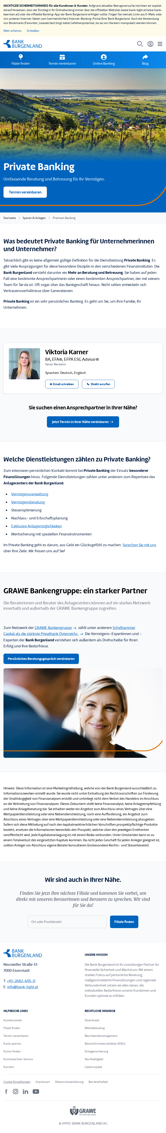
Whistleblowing (95, 1028)
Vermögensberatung (28, 502)
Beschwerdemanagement (101, 1036)
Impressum (43, 1082)
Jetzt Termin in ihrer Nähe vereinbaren (80, 422)
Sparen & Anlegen (34, 218)
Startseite (9, 218)
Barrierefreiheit (98, 1082)
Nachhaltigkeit (94, 1059)
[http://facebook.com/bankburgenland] (6, 1091)
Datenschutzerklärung (69, 1082)
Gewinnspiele (93, 1067)
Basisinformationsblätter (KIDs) (105, 1043)
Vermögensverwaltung (29, 494)
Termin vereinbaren (25, 192)
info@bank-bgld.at (22, 987)
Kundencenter (12, 1020)
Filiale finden (124, 921)
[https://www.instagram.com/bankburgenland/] (15, 1091)
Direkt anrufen (100, 384)
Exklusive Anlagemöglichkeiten (36, 526)
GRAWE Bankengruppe (53, 627)
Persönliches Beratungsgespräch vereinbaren (41, 658)
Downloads (92, 1020)
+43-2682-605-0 (21, 980)
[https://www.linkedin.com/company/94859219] (25, 1091)
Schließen (33, 31)
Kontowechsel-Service (18, 1059)
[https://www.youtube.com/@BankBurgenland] (36, 1091)
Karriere (8, 1067)
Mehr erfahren (12, 31)
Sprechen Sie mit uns (139, 545)
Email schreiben (63, 384)
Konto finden (12, 1051)
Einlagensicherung (96, 1051)
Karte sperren (12, 1043)
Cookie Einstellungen (16, 1082)
